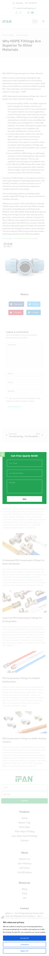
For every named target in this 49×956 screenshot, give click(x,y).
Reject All (24, 951)
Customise (24, 944)
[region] (24, 937)
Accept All (24, 938)
